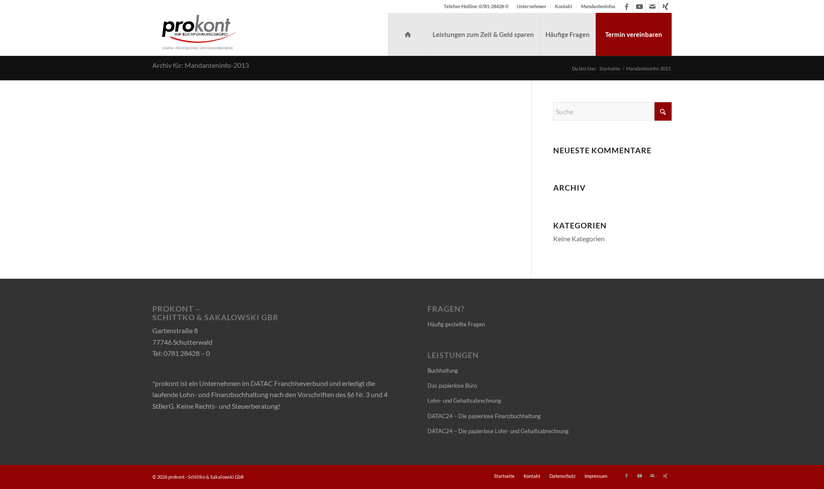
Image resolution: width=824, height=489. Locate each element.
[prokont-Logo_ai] (199, 34)
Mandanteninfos (598, 6)
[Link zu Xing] (665, 6)
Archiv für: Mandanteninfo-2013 (200, 65)
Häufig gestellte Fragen (456, 324)
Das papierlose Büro (452, 385)
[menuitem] (531, 6)
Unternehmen (531, 6)
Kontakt (563, 6)
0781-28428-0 (493, 6)
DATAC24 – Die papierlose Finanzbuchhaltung (484, 416)
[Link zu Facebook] (626, 6)
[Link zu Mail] (652, 6)
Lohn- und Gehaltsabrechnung (464, 400)
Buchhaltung (442, 370)
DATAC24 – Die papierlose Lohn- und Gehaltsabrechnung (498, 431)
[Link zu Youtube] (639, 6)
